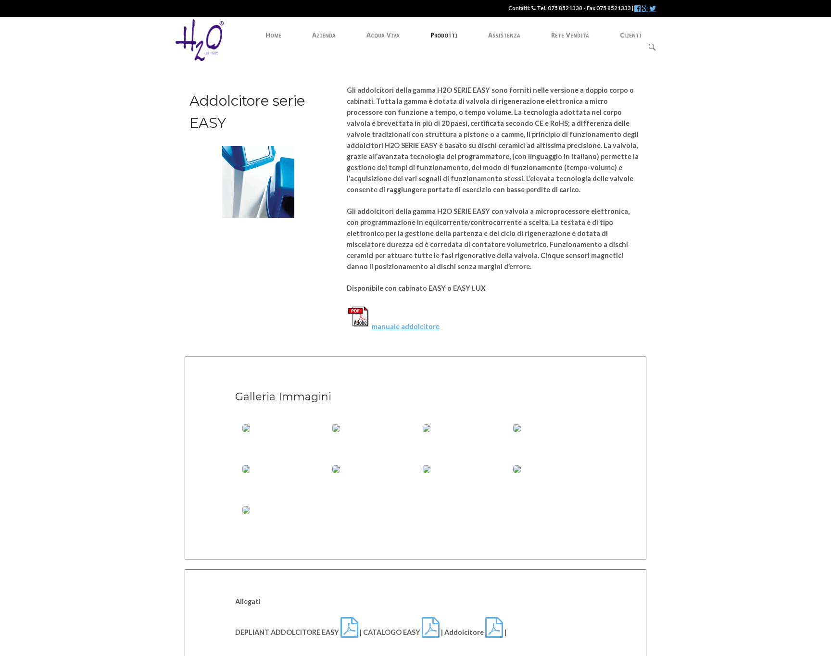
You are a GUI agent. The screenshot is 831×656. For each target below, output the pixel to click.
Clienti (631, 35)
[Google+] (645, 9)
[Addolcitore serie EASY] (258, 215)
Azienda (324, 35)
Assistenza (504, 35)
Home (273, 35)
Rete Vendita (570, 35)
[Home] (199, 39)
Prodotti (443, 35)
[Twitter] (652, 9)
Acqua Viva (383, 35)
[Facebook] (637, 9)
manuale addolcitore (406, 326)
